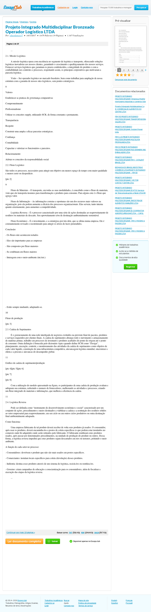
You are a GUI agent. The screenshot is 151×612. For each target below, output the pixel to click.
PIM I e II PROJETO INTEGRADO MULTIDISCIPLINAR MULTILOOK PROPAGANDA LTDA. (127, 139)
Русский (129, 603)
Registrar (130, 266)
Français (129, 600)
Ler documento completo (24, 541)
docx (96, 532)
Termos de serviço (85, 605)
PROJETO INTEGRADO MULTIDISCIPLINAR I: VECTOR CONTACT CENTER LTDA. (126, 180)
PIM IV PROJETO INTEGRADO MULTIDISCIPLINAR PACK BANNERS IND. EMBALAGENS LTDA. (130, 150)
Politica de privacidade (87, 603)
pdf (82, 532)
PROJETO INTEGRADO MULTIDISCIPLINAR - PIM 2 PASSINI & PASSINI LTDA (130, 221)
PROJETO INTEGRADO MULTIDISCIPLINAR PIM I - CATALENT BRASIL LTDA (129, 160)
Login (75, 7)
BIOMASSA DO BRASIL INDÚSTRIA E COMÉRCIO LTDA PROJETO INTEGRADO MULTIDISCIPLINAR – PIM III (130, 170)
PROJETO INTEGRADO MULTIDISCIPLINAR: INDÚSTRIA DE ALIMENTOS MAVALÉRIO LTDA (128, 200)
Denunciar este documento (126, 79)
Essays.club (22, 600)
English (114, 600)
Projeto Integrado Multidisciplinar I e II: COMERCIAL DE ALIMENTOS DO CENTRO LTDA (129, 109)
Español (114, 603)
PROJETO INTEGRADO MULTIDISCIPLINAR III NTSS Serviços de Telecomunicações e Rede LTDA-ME (130, 190)
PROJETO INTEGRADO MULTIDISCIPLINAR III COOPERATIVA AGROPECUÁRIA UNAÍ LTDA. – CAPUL (129, 211)
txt (70, 532)
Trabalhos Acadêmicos (54, 600)
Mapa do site (83, 600)
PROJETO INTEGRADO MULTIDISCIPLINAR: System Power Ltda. (129, 129)
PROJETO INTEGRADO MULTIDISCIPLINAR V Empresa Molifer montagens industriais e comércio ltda (130, 99)
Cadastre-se (63, 7)
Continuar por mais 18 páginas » (20, 532)
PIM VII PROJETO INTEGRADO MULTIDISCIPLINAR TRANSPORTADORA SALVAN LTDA (130, 119)
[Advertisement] (56, 282)
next (145, 70)
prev (115, 70)
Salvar (55, 541)
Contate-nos (87, 7)
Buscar (66, 600)
